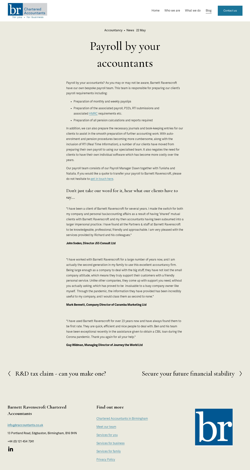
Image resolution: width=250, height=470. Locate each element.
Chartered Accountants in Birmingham (122, 418)
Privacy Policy (105, 459)
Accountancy (113, 30)
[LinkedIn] (10, 449)
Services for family (108, 451)
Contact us (230, 10)
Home (156, 10)
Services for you (107, 435)
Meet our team (106, 427)
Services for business (110, 443)
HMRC (93, 113)
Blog (209, 10)
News (130, 30)
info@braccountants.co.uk (25, 425)
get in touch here (102, 179)
